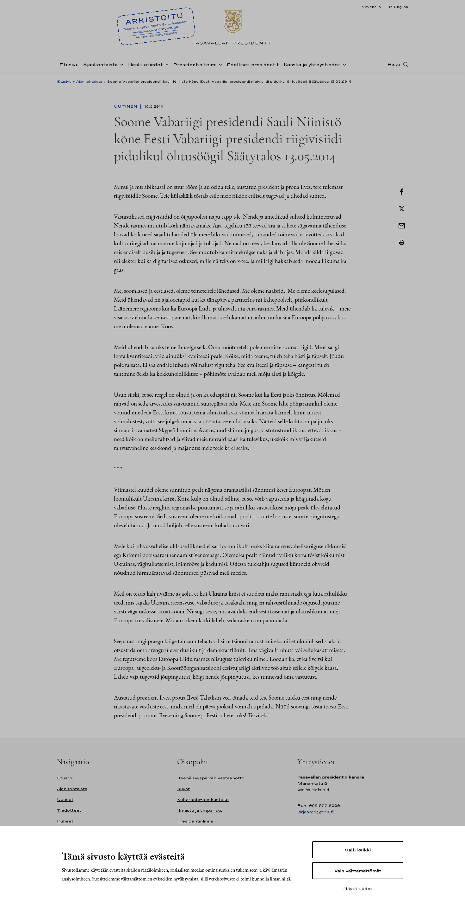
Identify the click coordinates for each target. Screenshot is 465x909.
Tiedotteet (69, 810)
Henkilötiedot (145, 64)
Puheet (65, 821)
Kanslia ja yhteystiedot (311, 64)
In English (398, 6)
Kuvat (183, 788)
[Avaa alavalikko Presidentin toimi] (219, 64)
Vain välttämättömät (357, 871)
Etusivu (69, 64)
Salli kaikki (358, 850)
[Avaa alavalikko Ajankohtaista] (120, 64)
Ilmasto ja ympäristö (200, 810)
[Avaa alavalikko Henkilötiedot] (166, 64)
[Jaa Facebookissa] (402, 191)
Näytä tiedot (357, 888)
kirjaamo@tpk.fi (315, 812)
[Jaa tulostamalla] (402, 242)
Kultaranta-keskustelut (203, 799)
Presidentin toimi (194, 64)
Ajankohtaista (100, 64)
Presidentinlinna (195, 821)
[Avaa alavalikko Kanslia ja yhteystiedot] (343, 64)
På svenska (369, 6)
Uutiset (65, 799)
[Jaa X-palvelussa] (402, 208)
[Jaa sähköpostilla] (402, 225)
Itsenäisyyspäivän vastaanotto (211, 778)
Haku (394, 64)
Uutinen (126, 106)
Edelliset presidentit (252, 64)
